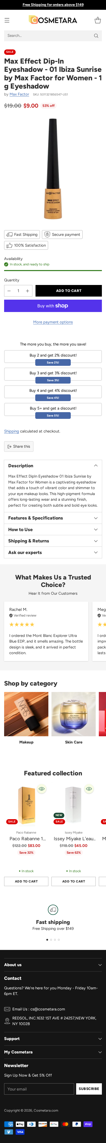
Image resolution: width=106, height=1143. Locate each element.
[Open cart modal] (97, 20)
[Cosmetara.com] (53, 20)
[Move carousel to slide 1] (47, 940)
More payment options (53, 322)
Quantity (11, 280)
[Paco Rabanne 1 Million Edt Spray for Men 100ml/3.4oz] (26, 804)
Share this (21, 446)
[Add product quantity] (27, 290)
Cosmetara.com (46, 1110)
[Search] (96, 35)
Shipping (11, 431)
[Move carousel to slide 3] (55, 940)
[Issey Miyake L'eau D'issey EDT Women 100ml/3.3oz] (73, 804)
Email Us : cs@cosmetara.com (38, 1009)
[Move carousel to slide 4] (59, 940)
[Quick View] (41, 788)
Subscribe (89, 1089)
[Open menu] (7, 20)
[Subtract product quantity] (9, 290)
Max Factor (19, 94)
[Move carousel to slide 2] (51, 940)
